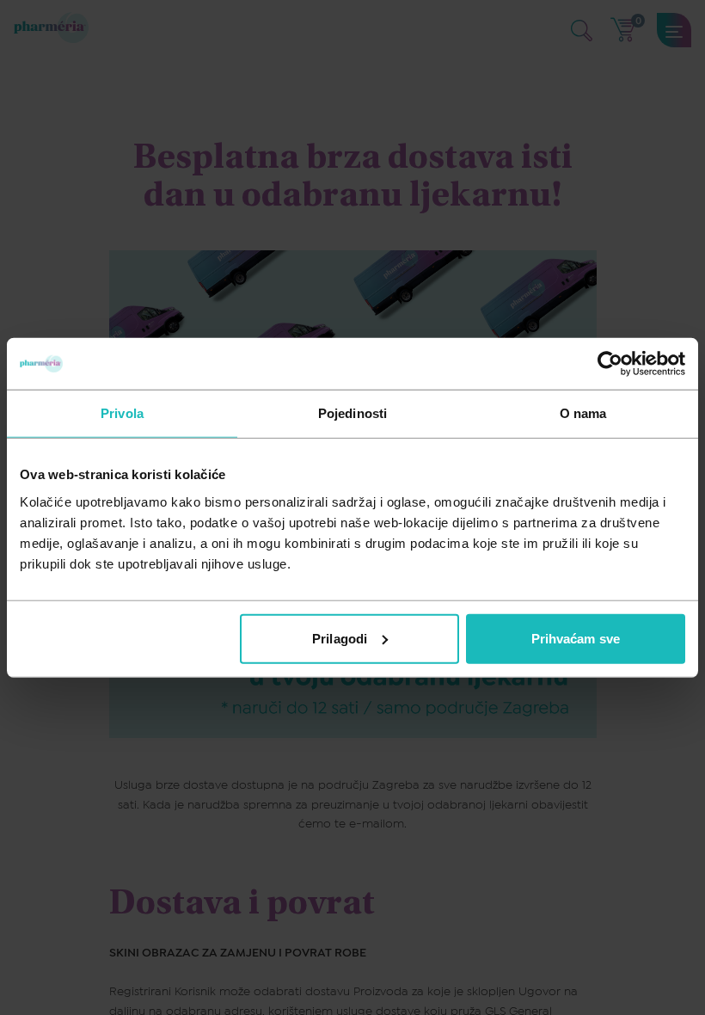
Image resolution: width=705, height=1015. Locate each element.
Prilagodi (339, 638)
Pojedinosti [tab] (352, 413)
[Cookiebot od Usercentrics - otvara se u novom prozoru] (610, 364)
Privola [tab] (122, 413)
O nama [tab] (583, 413)
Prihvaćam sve (575, 638)
